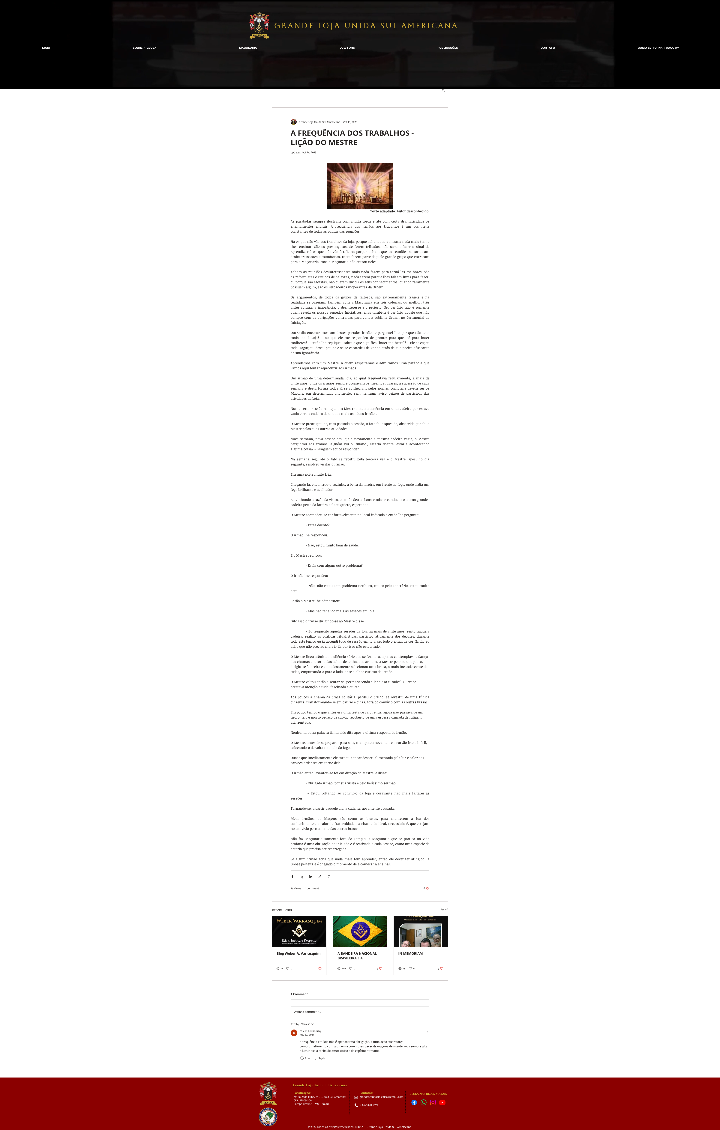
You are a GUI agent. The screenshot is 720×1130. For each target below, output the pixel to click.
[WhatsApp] (423, 1102)
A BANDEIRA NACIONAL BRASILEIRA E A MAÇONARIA (357, 956)
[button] (443, 90)
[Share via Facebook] (292, 876)
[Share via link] (320, 876)
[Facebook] (414, 1102)
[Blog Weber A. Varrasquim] (299, 931)
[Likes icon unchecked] (302, 1058)
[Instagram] (433, 1102)
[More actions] (427, 122)
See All (444, 909)
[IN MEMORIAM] (421, 931)
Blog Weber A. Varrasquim (299, 953)
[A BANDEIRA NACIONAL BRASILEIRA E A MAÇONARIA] (360, 931)
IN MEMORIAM (410, 953)
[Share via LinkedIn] (311, 876)
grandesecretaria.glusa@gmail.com (382, 1097)
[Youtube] (442, 1102)
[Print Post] (329, 876)
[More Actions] (427, 1033)
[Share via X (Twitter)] (301, 876)
